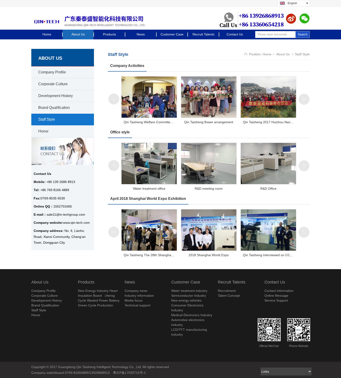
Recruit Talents (231, 282)
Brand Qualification (45, 305)
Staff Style (302, 54)
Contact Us (274, 282)
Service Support (276, 300)
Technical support (137, 305)
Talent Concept (229, 295)
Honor (35, 315)
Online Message (276, 295)
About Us (283, 54)
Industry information (139, 295)
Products (86, 282)
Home (267, 54)
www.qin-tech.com (76, 222)
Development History (46, 300)
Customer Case (185, 282)
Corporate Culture (44, 295)
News (130, 282)
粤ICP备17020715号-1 (129, 373)
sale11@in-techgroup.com (66, 214)
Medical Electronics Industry (191, 315)
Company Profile (43, 291)
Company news (136, 291)
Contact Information (278, 291)
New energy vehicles (186, 300)
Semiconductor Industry (188, 295)
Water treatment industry (189, 291)
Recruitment (227, 291)
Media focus (133, 300)
